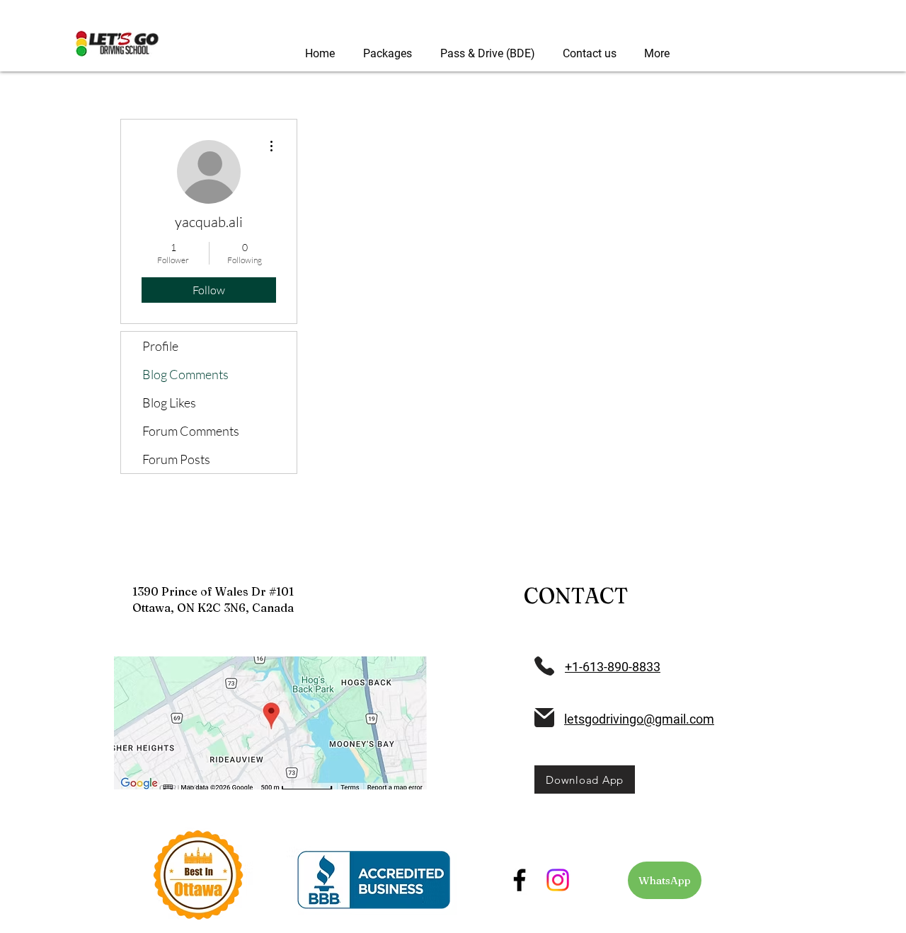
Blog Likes (169, 402)
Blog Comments (185, 374)
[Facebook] (519, 880)
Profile (160, 346)
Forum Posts (176, 459)
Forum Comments (190, 431)
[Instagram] (558, 880)
